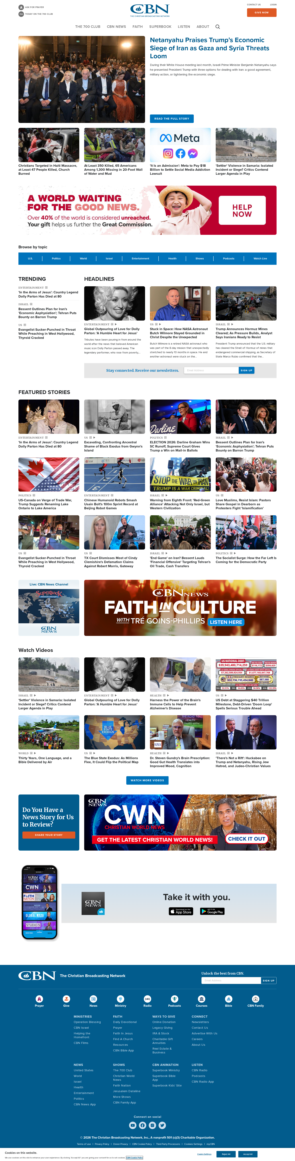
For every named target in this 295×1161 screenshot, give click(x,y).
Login (273, 4)
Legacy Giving (162, 1028)
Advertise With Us (205, 1033)
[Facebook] (142, 1125)
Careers (197, 1039)
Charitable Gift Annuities (162, 1041)
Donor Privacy (120, 1144)
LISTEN (184, 26)
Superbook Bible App (164, 1078)
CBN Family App (124, 1102)
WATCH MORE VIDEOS (147, 780)
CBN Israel (81, 1028)
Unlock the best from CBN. (222, 973)
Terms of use (84, 1144)
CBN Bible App (123, 1050)
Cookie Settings (204, 1154)
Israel (109, 258)
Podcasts (228, 258)
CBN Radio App (203, 1082)
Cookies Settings (193, 1144)
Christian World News (124, 1078)
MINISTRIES (83, 1016)
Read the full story (171, 119)
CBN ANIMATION (165, 1064)
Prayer (117, 1028)
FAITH (138, 26)
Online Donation (164, 1022)
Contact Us (254, 4)
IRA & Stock (160, 1033)
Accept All (247, 1154)
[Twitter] (162, 1125)
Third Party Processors (168, 1144)
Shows (200, 258)
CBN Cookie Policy (142, 1144)
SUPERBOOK (160, 26)
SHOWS (119, 1064)
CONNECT (200, 1016)
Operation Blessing (87, 1022)
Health (172, 258)
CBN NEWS (116, 26)
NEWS (78, 1064)
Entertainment (140, 258)
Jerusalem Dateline (126, 1091)
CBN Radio (200, 1070)
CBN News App (85, 1104)
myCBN (211, 1144)
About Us (198, 1045)
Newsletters (200, 1022)
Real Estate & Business (162, 1050)
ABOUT (203, 26)
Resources (120, 1045)
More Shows (122, 1097)
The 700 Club (87, 26)
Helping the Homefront (82, 1035)
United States (84, 1070)
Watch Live (260, 258)
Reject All (226, 1154)
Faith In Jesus (123, 1033)
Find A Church (123, 1039)
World (83, 258)
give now (262, 12)
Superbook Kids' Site (167, 1085)
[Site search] (217, 28)
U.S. (30, 258)
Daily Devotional (125, 1022)
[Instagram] (152, 1125)
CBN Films (81, 1043)
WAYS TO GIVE (163, 1016)
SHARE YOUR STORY (49, 835)
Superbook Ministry (166, 1070)
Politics (56, 258)
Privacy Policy (102, 1144)
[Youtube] (132, 1125)
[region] (147, 1154)
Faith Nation (122, 1085)
